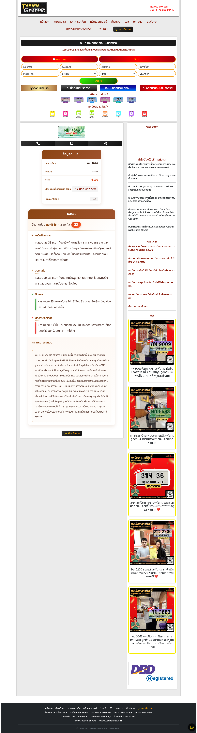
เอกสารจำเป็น (78, 22)
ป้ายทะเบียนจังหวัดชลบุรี (100, 716)
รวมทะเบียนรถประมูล (122, 712)
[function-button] (192, 727)
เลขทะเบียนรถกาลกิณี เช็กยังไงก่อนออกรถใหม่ (150, 296)
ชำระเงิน (115, 22)
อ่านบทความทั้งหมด (138, 306)
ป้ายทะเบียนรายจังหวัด (79, 29)
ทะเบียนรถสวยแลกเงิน (101, 712)
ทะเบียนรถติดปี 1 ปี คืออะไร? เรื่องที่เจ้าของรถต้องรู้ (151, 272)
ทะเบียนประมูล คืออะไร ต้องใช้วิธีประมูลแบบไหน (150, 284)
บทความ (137, 22)
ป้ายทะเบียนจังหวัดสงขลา (110, 720)
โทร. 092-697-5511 (85, 189)
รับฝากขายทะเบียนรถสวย (56, 712)
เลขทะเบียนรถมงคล (143, 712)
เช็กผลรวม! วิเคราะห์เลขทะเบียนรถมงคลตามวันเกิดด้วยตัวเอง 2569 (151, 248)
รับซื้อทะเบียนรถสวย (79, 712)
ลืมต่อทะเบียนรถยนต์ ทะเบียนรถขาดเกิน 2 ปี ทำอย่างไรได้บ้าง (151, 260)
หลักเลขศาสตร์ (98, 22)
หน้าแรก (44, 22)
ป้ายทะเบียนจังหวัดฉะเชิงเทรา (74, 716)
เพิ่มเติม (103, 29)
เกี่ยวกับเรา (60, 22)
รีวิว (127, 22)
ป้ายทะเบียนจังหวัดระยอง (125, 716)
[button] (39, 88)
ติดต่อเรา (152, 22)
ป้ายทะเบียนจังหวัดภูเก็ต (85, 720)
